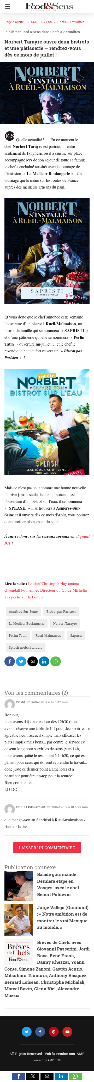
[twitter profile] (27, 1032)
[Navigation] (6, 6)
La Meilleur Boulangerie (26, 623)
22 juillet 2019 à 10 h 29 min (67, 807)
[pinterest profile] (54, 1032)
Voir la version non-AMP (65, 1053)
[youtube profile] (67, 1032)
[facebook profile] (40, 1032)
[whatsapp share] (55, 661)
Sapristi (76, 635)
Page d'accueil (15, 22)
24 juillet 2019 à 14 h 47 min (47, 702)
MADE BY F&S (41, 22)
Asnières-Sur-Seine (23, 611)
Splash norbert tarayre (25, 647)
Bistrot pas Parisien (61, 611)
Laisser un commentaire (47, 847)
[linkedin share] (44, 661)
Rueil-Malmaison (48, 635)
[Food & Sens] (49, 4)
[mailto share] (32, 661)
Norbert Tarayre (65, 623)
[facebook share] (9, 661)
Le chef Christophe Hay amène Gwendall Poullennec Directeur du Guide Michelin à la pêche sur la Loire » (45, 590)
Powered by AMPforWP (47, 1060)
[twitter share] (21, 661)
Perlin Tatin (18, 635)
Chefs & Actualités (70, 22)
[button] (18, 1076)
